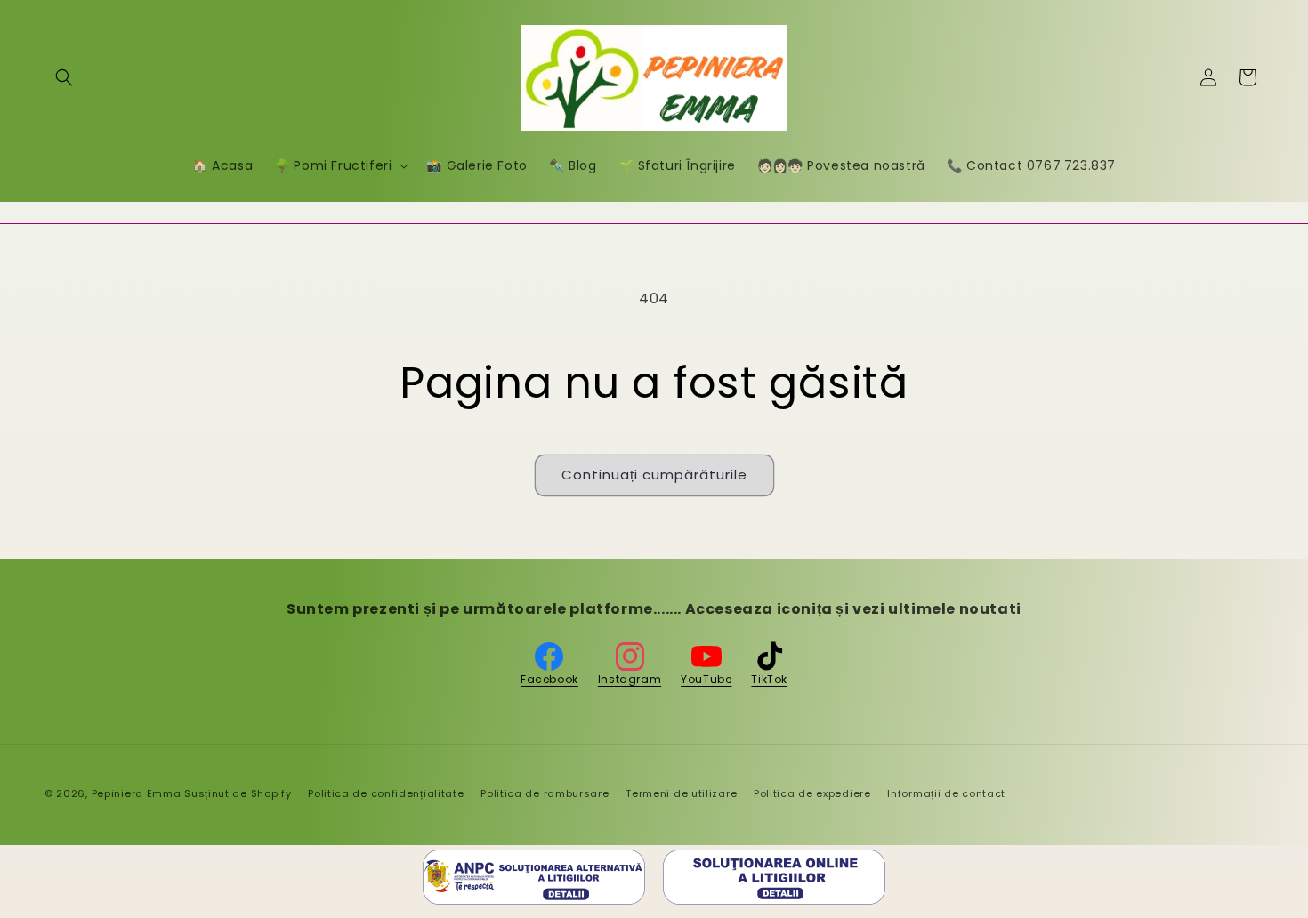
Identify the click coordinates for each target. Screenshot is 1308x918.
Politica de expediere (812, 793)
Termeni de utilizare (681, 793)
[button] (64, 77)
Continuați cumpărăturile (654, 474)
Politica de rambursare (544, 793)
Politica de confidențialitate (386, 793)
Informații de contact (946, 793)
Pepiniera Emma (137, 793)
